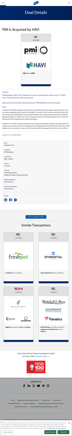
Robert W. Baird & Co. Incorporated (16, 420)
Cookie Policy (51, 428)
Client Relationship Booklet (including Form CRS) (44, 407)
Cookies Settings (7, 432)
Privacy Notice (62, 428)
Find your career (41, 356)
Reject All (63, 432)
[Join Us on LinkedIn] (29, 386)
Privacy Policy (46, 400)
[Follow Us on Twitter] (33, 386)
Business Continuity (29, 403)
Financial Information (14, 403)
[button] (3, 3)
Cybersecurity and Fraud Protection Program (51, 403)
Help (12, 400)
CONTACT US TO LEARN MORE (11, 135)
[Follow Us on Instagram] (48, 386)
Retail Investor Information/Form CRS (28, 400)
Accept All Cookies (50, 432)
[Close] (69, 423)
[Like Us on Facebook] (24, 386)
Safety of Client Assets (21, 407)
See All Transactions (36, 217)
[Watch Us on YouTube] (38, 386)
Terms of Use (56, 400)
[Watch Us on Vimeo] (43, 386)
